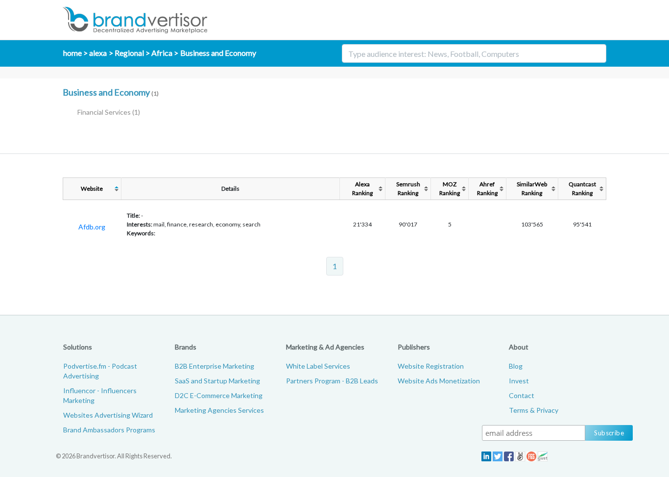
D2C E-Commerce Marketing (219, 395)
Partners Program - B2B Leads (332, 381)
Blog (516, 366)
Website (92, 188)
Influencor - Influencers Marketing (100, 395)
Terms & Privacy (533, 410)
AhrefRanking (487, 188)
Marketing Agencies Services (219, 410)
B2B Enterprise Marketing (214, 366)
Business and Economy (218, 52)
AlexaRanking (362, 188)
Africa (161, 52)
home (72, 52)
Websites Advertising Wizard (108, 415)
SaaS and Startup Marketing (217, 381)
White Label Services (318, 366)
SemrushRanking (408, 188)
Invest (519, 381)
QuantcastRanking (582, 188)
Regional (129, 52)
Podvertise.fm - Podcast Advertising (100, 371)
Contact (521, 395)
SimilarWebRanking (532, 188)
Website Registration (431, 366)
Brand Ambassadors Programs (109, 430)
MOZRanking (449, 188)
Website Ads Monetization (439, 381)
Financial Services (108, 112)
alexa (98, 52)
